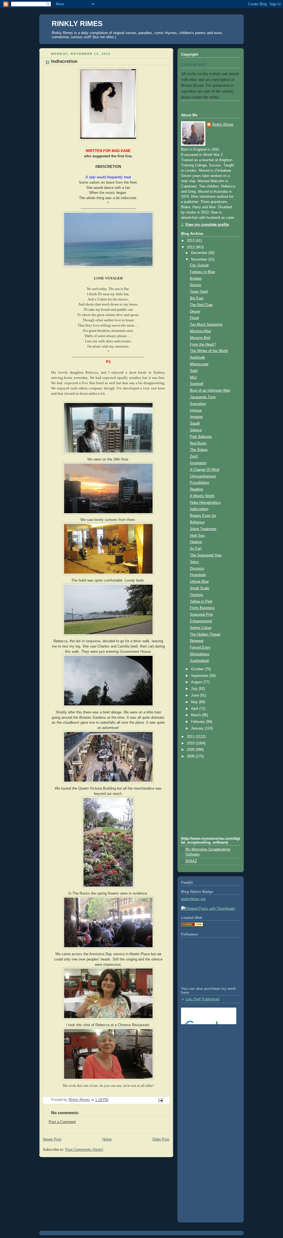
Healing (196, 542)
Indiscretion (199, 509)
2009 (191, 750)
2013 (191, 241)
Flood (194, 318)
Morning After (200, 331)
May (195, 702)
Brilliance (197, 522)
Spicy (194, 562)
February (198, 722)
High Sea (197, 536)
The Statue (199, 450)
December (199, 253)
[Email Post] (160, 1100)
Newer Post (52, 1139)
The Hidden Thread (205, 634)
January (198, 728)
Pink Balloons (201, 437)
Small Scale (199, 588)
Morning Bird (200, 338)
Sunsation (198, 404)
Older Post (160, 1139)
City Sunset (199, 265)
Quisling (196, 595)
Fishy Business (202, 608)
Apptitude (197, 357)
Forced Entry (200, 647)
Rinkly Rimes (223, 125)
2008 (191, 756)
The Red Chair (201, 305)
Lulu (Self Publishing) (202, 999)
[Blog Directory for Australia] (192, 925)
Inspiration (198, 463)
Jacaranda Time (203, 397)
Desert (195, 312)
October (198, 669)
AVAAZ (191, 861)
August (197, 682)
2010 (191, 743)
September (200, 676)
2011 (191, 737)
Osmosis (197, 569)
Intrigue (196, 410)
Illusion (195, 285)
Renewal (196, 641)
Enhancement (201, 621)
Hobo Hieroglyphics (205, 503)
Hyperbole (198, 575)
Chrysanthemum (203, 476)
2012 (191, 247)
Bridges (196, 279)
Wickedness (199, 654)
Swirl (194, 371)
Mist (193, 377)
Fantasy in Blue (202, 272)
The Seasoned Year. (206, 555)
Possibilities (199, 483)
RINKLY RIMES (77, 23)
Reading (196, 489)
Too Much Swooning (206, 325)
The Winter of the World (209, 351)
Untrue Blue (199, 582)
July (195, 689)
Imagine (196, 417)
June (195, 695)
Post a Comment (62, 1122)
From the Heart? (203, 344)
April (195, 709)
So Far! (196, 549)
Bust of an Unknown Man (210, 390)
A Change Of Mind (204, 470)
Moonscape (199, 364)
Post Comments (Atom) (84, 1150)
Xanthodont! (199, 661)
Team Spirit (199, 292)
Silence (196, 430)
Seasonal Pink (201, 615)
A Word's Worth (202, 496)
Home (107, 1139)
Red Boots (198, 443)
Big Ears (197, 298)
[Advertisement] (206, 1051)
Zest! (194, 456)
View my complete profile (207, 225)
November (199, 259)
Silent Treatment (203, 529)
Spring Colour (200, 628)
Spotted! (196, 384)
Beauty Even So (203, 516)
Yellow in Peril (201, 601)
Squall (195, 423)
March (196, 715)
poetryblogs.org (193, 899)
